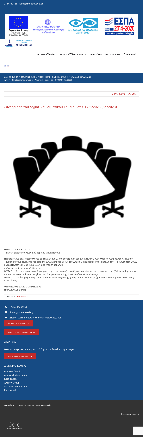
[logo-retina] (18, 40)
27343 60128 (20, 307)
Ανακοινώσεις (22, 296)
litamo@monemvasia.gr (31, 3)
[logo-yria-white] (14, 421)
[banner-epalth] (71, 15)
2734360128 (10, 3)
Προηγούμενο (118, 94)
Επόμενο (132, 94)
